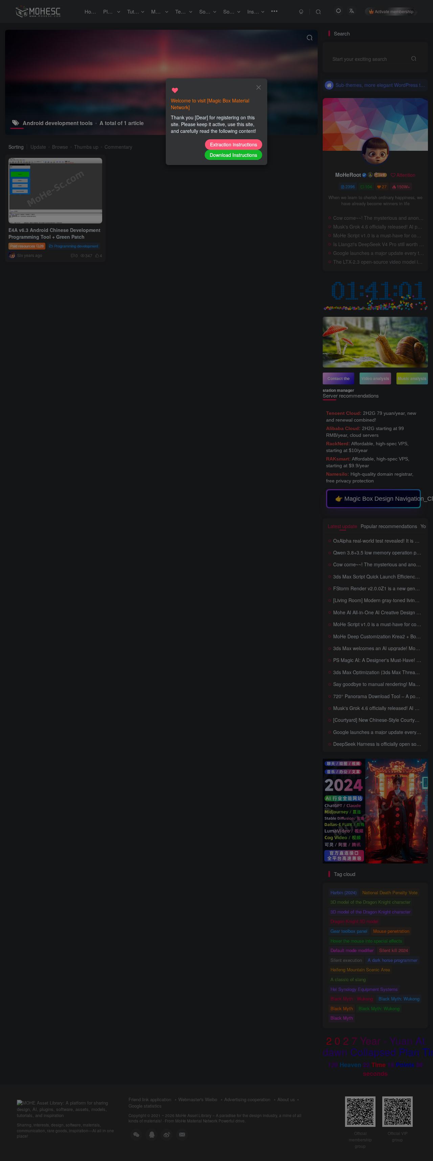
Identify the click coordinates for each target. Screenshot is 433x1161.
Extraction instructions (233, 144)
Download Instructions (233, 154)
